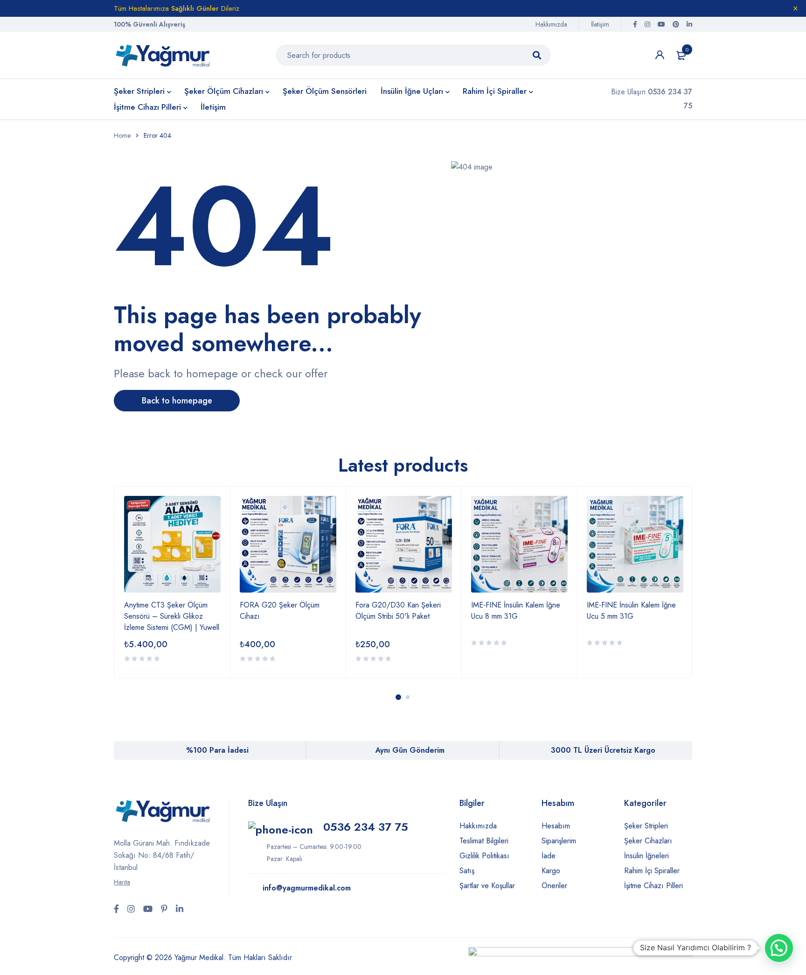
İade (549, 855)
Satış (466, 870)
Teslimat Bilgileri (483, 840)
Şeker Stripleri (646, 825)
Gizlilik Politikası (484, 855)
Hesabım (556, 825)
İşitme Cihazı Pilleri (653, 885)
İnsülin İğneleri (646, 855)
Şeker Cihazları (648, 840)
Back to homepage (177, 401)
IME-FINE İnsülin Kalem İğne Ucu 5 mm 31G (631, 611)
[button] (779, 948)
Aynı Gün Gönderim (410, 750)
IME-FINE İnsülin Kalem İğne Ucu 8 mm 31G (515, 611)
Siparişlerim (559, 840)
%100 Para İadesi (217, 750)
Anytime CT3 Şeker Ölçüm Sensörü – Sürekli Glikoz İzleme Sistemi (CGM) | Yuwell (171, 616)
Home (122, 135)
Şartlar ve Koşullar (487, 885)
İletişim (600, 24)
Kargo (551, 870)
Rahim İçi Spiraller (652, 870)
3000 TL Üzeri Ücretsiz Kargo (603, 750)
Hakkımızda (551, 24)
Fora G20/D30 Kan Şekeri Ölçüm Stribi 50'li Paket (398, 611)
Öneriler (554, 885)
